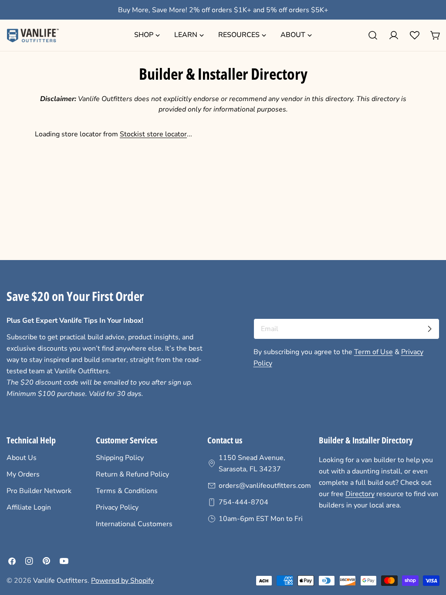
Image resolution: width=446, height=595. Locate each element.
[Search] (373, 35)
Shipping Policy (120, 458)
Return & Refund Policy (132, 474)
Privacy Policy (117, 507)
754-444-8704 (243, 502)
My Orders (23, 474)
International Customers (134, 524)
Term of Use (373, 352)
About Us (22, 458)
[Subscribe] (429, 329)
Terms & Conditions (127, 491)
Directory (360, 494)
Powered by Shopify (122, 580)
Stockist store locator (153, 134)
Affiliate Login (29, 507)
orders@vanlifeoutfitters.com (265, 485)
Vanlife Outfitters (60, 580)
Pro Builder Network (39, 491)
